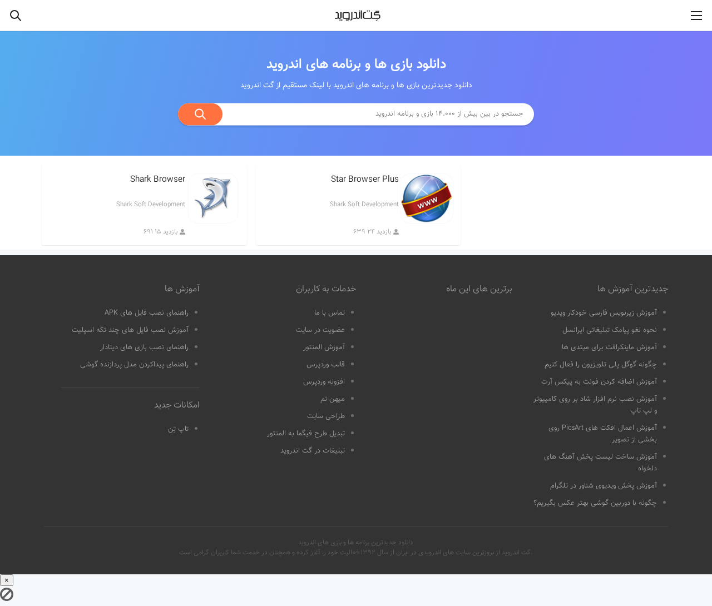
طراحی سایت (326, 416)
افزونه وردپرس (324, 382)
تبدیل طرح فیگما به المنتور (306, 433)
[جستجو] (200, 114)
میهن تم (332, 399)
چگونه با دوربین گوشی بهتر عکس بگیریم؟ (595, 503)
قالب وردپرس (325, 364)
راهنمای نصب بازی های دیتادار (144, 347)
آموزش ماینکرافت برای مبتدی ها (609, 347)
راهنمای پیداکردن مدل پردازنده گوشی (134, 364)
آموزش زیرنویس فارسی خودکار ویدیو (604, 313)
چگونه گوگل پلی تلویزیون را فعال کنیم (601, 364)
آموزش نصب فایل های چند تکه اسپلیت (130, 330)
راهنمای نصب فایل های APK (147, 313)
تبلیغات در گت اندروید (312, 450)
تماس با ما (329, 313)
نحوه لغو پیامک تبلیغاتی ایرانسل (609, 330)
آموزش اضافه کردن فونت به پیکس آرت (599, 382)
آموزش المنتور (324, 347)
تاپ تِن (178, 429)
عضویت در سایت (320, 330)
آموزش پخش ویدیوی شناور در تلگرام (603, 485)
